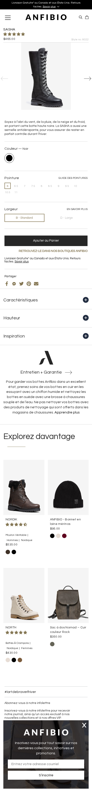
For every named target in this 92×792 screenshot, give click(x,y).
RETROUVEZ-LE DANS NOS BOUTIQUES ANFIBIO (53, 251)
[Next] (87, 79)
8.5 (50, 186)
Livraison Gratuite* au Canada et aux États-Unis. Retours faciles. (46, 4)
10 (75, 186)
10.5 (7, 192)
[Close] (84, 725)
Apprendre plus (67, 412)
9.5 (67, 186)
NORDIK (11, 519)
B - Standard (24, 217)
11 (16, 192)
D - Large (66, 217)
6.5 (16, 186)
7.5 (33, 186)
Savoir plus (49, 6)
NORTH (11, 627)
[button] (14, 34)
